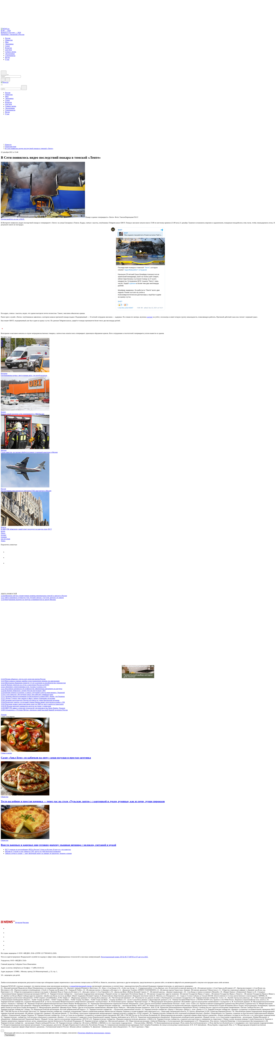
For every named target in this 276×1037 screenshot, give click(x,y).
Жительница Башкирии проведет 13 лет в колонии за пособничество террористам (33, 683)
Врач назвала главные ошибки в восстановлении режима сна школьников (30, 681)
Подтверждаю (9, 1035)
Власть (3, 527)
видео (3, 531)
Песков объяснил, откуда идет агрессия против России (23, 679)
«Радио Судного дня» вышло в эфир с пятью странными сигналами (28, 698)
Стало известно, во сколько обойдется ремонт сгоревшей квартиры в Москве (29, 452)
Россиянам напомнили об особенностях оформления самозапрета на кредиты (31, 689)
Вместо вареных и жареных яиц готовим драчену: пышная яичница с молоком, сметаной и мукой (58, 845)
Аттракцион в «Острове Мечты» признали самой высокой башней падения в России (34, 710)
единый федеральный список (81, 986)
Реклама (26, 922)
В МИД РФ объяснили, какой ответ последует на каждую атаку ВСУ (26, 529)
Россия (3, 489)
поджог (3, 535)
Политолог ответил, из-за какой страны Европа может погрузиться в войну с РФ (33, 702)
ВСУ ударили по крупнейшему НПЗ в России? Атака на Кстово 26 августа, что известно (38, 849)
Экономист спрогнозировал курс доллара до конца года (23, 687)
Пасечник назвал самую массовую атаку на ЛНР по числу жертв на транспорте (32, 704)
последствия (5, 539)
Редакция (18, 922)
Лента (3, 533)
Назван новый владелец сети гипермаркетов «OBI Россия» (22, 414)
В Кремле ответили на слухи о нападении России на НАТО (25, 685)
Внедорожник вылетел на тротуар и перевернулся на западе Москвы (28, 599)
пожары (4, 537)
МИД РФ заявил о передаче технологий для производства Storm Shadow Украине (33, 708)
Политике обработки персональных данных (94, 1033)
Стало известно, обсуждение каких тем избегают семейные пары (27, 694)
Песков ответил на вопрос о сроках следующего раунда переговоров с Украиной (33, 692)
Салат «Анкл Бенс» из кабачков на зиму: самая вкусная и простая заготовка (46, 757)
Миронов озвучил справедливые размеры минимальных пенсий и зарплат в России (34, 596)
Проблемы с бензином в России (12, 34)
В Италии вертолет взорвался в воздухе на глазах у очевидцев (26, 706)
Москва (3, 450)
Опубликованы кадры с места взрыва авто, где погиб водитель (24, 375)
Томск (3, 541)
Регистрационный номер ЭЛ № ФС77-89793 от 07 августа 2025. (124, 957)
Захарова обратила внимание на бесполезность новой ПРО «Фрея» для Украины (33, 696)
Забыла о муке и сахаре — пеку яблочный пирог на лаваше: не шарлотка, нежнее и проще (38, 853)
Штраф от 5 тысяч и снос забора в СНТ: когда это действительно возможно (33, 851)
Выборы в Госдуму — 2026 (11, 32)
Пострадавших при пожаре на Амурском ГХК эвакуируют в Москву (26, 491)
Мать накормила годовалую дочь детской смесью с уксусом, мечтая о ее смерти (32, 598)
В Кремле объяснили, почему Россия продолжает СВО (23, 691)
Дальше (4, 715)
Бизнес (3, 412)
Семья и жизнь (6, 753)
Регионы (4, 373)
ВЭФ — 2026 (6, 31)
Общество (4, 797)
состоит (150, 317)
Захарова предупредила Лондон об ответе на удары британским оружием (30, 700)
